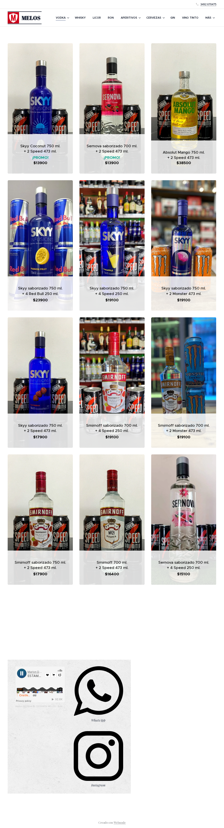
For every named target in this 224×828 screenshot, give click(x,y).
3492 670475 (208, 4)
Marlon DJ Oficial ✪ (25, 706)
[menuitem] (63, 17)
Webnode (120, 822)
